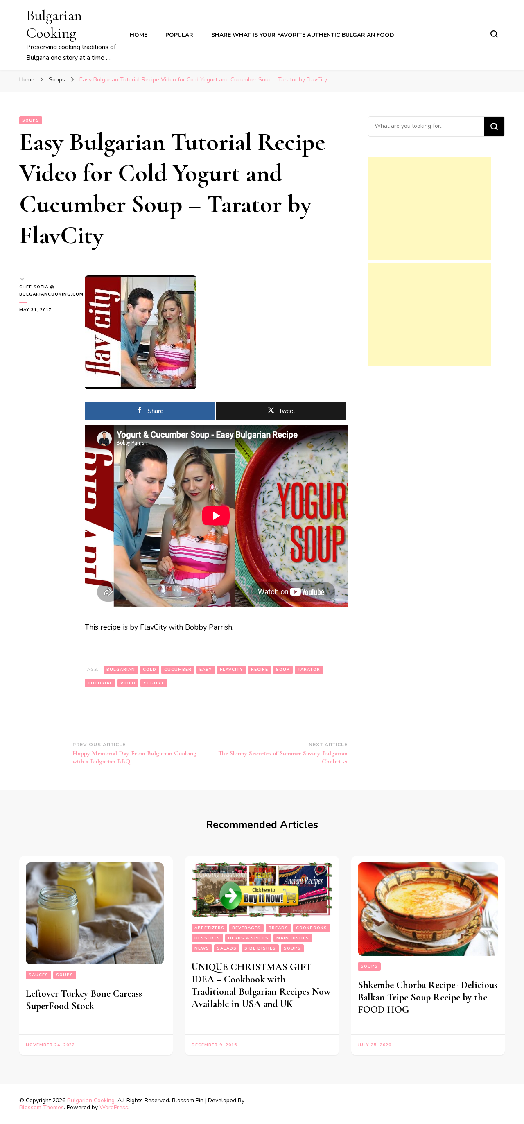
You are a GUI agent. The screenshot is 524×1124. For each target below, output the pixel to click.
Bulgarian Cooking (54, 24)
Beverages (246, 928)
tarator (309, 670)
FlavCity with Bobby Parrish (186, 627)
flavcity (231, 670)
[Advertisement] (429, 208)
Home (138, 35)
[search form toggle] (494, 34)
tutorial (100, 683)
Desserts (207, 938)
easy (205, 670)
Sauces (38, 975)
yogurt (153, 683)
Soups (30, 120)
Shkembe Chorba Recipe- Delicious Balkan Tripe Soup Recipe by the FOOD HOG (427, 997)
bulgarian (120, 670)
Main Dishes (292, 938)
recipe (259, 670)
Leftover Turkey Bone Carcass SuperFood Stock (84, 1000)
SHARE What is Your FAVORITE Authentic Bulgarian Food (302, 35)
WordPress (113, 1107)
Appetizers (209, 928)
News (201, 948)
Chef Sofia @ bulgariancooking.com (45, 290)
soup (283, 670)
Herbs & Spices (248, 938)
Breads (278, 928)
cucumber (178, 670)
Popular (179, 35)
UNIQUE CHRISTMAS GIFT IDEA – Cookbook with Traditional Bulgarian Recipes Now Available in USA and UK (261, 985)
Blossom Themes (41, 1107)
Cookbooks (311, 928)
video (128, 683)
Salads (227, 948)
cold (149, 670)
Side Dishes (260, 948)
